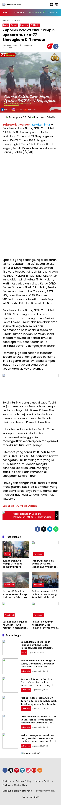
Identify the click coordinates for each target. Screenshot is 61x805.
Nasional (24, 25)
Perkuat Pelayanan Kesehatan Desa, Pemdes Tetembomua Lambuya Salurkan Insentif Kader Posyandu (44, 624)
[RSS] (39, 770)
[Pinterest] (16, 770)
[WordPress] (22, 770)
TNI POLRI (35, 25)
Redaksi (7, 781)
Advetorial (38, 554)
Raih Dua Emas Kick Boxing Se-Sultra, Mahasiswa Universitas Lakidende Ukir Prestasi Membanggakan (45, 563)
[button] (51, 5)
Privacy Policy (23, 781)
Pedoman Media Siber (15, 785)
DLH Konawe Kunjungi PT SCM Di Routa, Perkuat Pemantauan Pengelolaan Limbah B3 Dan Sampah (16, 624)
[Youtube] (33, 770)
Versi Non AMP (31, 797)
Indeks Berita (43, 781)
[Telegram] (49, 529)
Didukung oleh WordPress (17, 790)
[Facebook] (37, 529)
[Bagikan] (55, 46)
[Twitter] (43, 529)
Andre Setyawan (10, 45)
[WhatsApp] (55, 529)
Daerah (14, 25)
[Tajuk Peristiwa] (12, 4)
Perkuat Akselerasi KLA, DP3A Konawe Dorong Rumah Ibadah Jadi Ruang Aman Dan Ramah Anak (45, 594)
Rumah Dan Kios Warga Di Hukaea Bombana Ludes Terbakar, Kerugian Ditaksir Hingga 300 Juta (14, 563)
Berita (5, 25)
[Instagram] (28, 770)
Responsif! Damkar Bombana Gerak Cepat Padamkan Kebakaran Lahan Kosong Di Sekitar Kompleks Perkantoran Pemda (16, 594)
